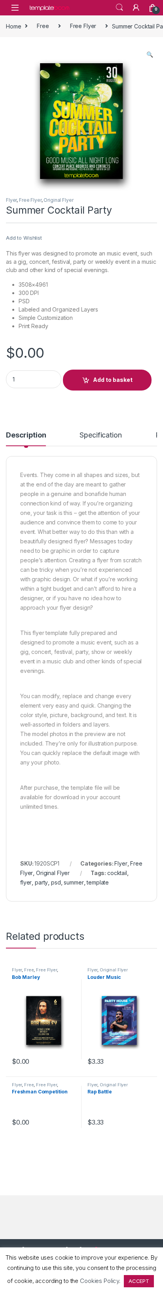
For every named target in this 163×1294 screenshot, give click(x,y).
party (41, 882)
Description (26, 435)
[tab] (26, 439)
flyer (26, 882)
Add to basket (113, 379)
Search (119, 7)
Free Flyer (83, 26)
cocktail (117, 873)
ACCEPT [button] (139, 1281)
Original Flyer (58, 200)
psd (56, 882)
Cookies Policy (99, 1281)
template (98, 882)
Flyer (11, 200)
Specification (100, 435)
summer (73, 882)
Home (13, 26)
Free (43, 26)
